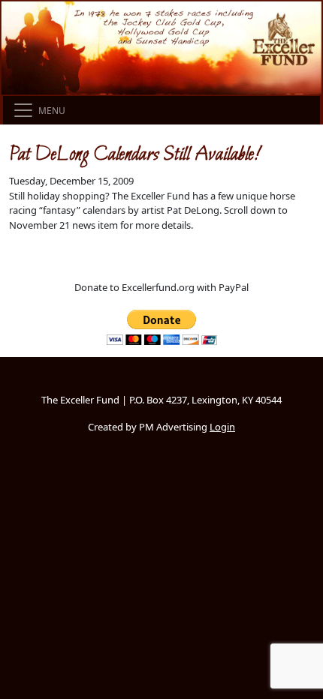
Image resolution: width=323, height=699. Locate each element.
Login (222, 427)
